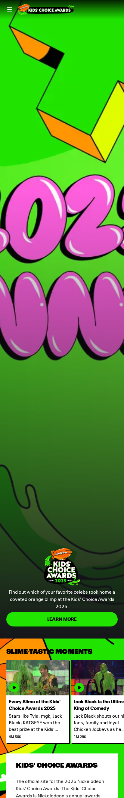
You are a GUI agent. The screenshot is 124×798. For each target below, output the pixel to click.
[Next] (121, 702)
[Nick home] (46, 9)
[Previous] (3, 702)
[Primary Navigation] (9, 9)
